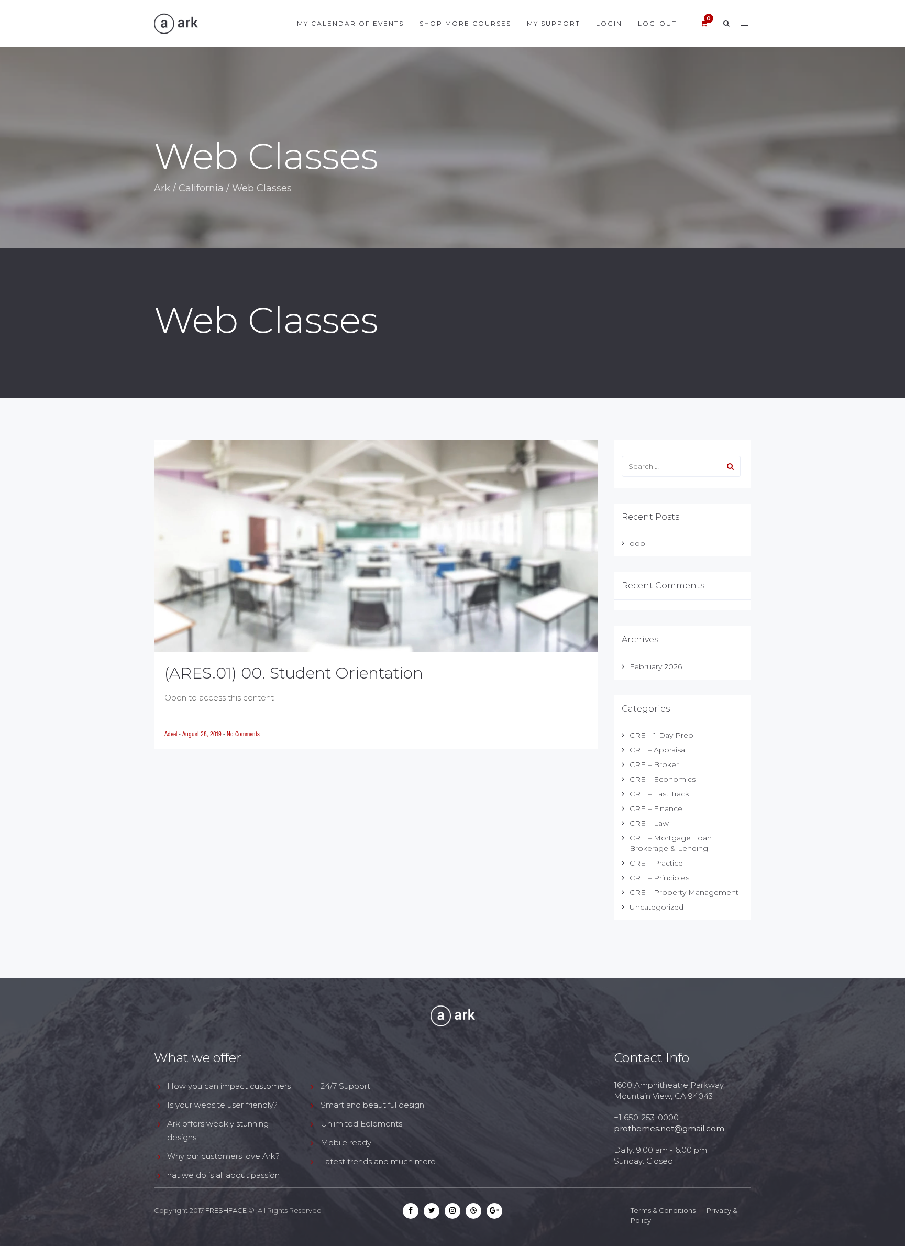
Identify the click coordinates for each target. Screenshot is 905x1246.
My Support (553, 23)
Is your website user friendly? (222, 1105)
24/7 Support (345, 1086)
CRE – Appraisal (658, 750)
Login (609, 23)
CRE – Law (649, 823)
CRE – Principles (659, 877)
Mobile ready (346, 1142)
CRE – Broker (654, 764)
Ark (162, 188)
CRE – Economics (663, 779)
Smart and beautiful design (372, 1105)
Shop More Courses (465, 23)
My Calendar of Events (350, 23)
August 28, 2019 (202, 734)
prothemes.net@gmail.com (669, 1128)
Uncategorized (656, 907)
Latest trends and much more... (380, 1161)
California (201, 188)
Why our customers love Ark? (223, 1156)
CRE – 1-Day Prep (661, 735)
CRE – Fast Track (659, 794)
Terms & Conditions (663, 1210)
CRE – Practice (656, 863)
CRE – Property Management (684, 892)
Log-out (657, 23)
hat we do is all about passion (223, 1175)
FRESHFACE (226, 1210)
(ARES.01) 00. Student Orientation (293, 673)
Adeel (171, 734)
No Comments (243, 734)
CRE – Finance (656, 808)
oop (637, 543)
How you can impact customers (229, 1086)
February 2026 (656, 666)
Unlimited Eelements (361, 1124)
